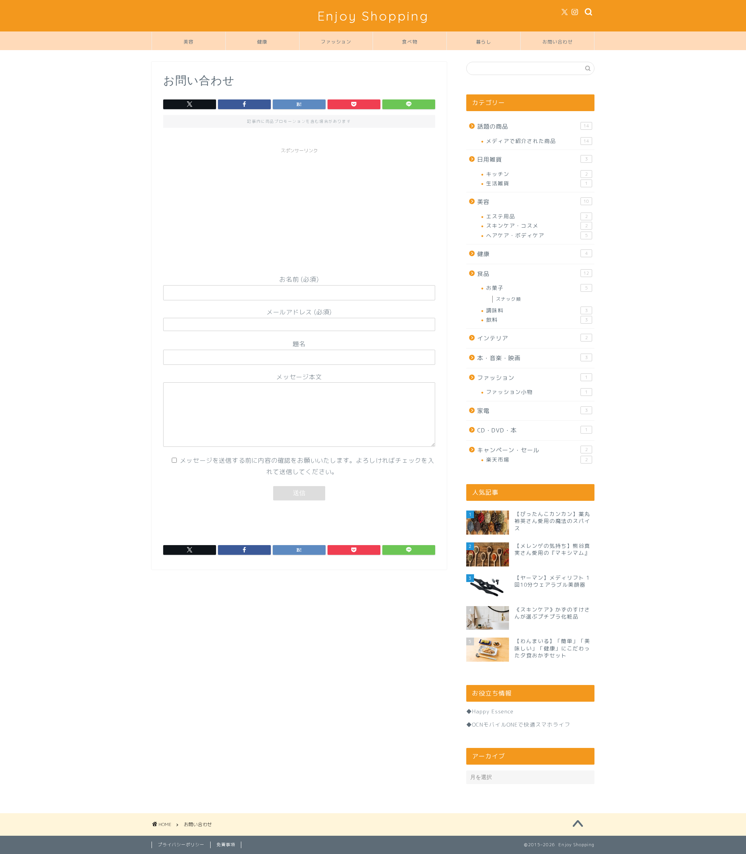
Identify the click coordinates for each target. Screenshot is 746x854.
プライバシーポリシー (181, 845)
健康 (262, 42)
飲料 (537, 319)
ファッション (336, 42)
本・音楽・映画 (532, 358)
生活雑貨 (537, 183)
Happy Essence (493, 711)
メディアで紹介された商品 (537, 141)
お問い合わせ (557, 42)
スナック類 (508, 299)
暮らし (483, 42)
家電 (532, 411)
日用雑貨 (532, 159)
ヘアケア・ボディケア (537, 235)
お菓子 (537, 287)
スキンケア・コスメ (537, 225)
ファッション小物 (537, 392)
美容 (188, 42)
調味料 (537, 310)
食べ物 (409, 42)
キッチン (537, 174)
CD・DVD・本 (532, 430)
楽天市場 (537, 459)
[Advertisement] (299, 211)
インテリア (532, 338)
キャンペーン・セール (532, 450)
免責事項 (225, 845)
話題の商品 (533, 126)
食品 (533, 274)
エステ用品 (537, 216)
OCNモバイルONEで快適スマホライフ (521, 724)
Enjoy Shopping (373, 16)
